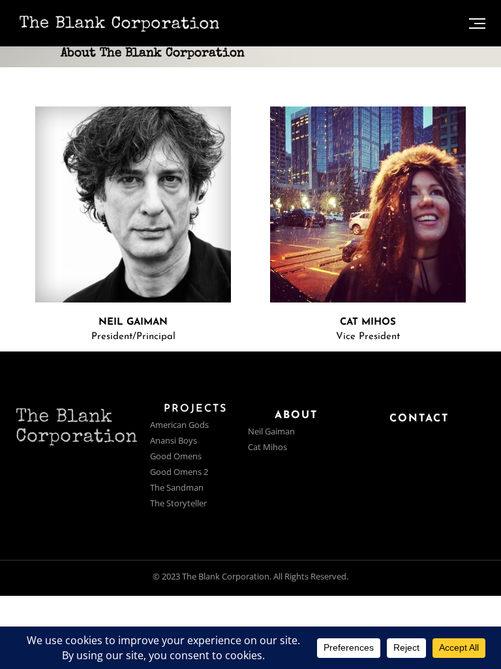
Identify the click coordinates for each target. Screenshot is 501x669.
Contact (419, 419)
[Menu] (477, 23)
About (296, 415)
